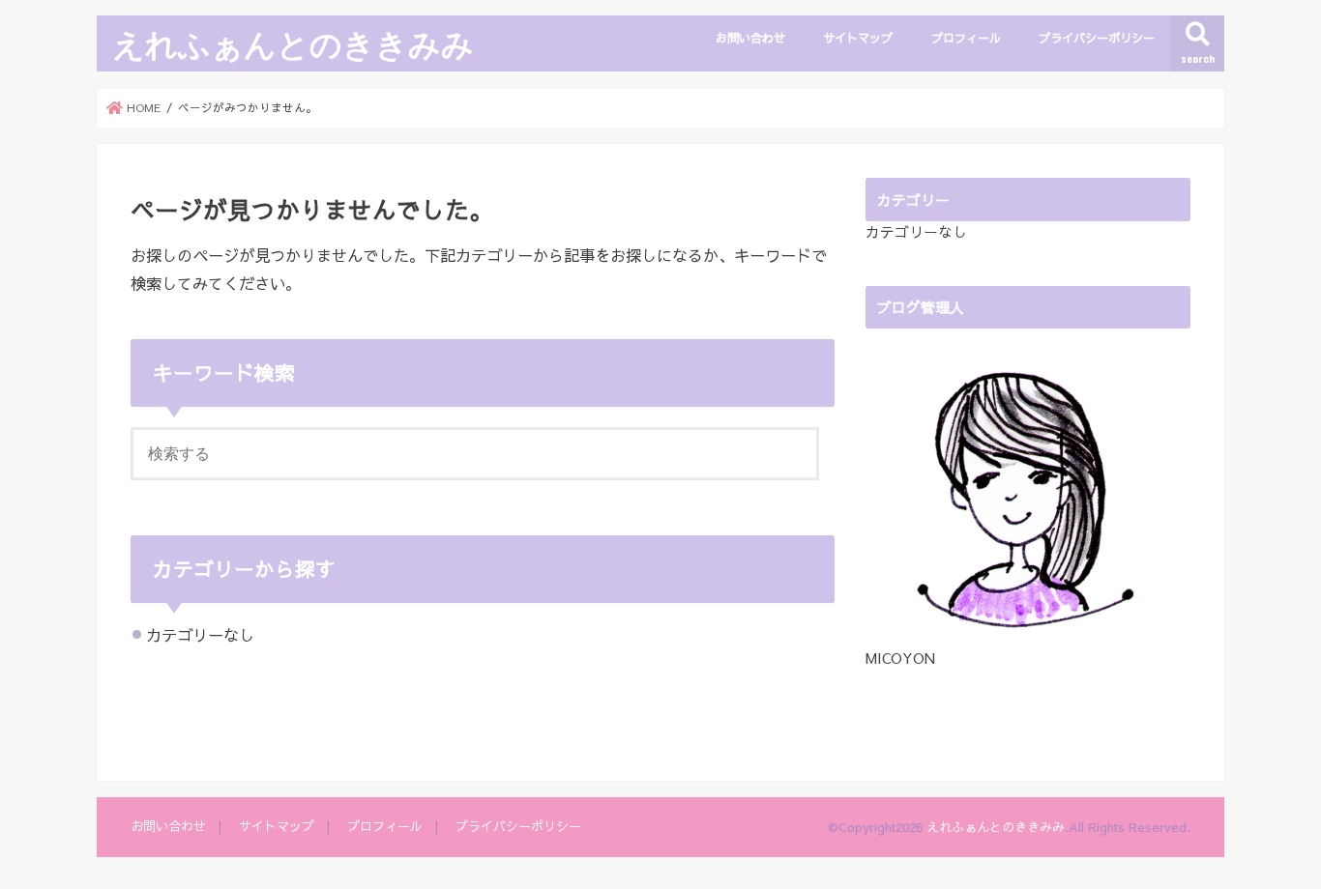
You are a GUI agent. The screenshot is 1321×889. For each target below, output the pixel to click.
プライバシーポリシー (1097, 37)
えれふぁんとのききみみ (293, 44)
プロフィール (966, 37)
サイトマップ (858, 37)
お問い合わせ (750, 37)
